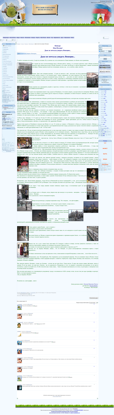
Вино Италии (5, 75)
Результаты (4, 124)
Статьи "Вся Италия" (7, 61)
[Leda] (100, 86)
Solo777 (102, 107)
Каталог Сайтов (6, 90)
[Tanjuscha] (100, 91)
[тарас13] (100, 122)
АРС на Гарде (102, 63)
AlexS (102, 133)
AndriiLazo (103, 126)
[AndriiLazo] (100, 126)
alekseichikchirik (104, 128)
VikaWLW (103, 113)
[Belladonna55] (100, 102)
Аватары (5, 66)
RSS (102, 2)
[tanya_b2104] (100, 115)
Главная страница (7, 45)
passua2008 (103, 120)
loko (101, 117)
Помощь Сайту (6, 97)
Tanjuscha (102, 91)
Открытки (5, 71)
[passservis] (100, 105)
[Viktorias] (100, 109)
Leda (102, 86)
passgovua (103, 96)
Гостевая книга (6, 56)
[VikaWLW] (100, 113)
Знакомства (5, 47)
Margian (102, 111)
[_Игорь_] (100, 94)
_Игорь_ (102, 94)
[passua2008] (100, 120)
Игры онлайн (5, 85)
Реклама (5, 94)
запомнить (102, 51)
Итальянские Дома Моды (8, 76)
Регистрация (45, 23)
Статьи (22, 43)
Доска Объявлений (7, 54)
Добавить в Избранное (107, 2)
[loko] (100, 117)
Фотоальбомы (6, 57)
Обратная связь (6, 99)
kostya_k (102, 104)
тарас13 (102, 122)
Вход (50, 23)
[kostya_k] (100, 104)
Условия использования (8, 95)
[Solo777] (100, 107)
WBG (102, 135)
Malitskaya (103, 92)
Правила (5, 51)
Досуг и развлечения (7, 87)
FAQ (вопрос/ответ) (7, 92)
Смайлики (5, 68)
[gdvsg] (100, 124)
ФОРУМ (4, 52)
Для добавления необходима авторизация (8, 150)
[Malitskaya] (100, 92)
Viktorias (102, 109)
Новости (4, 59)
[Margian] (100, 111)
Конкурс (26, 43)
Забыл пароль (102, 52)
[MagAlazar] (100, 131)
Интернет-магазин (6, 100)
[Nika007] (100, 118)
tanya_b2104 (103, 115)
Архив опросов (11, 124)
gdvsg (102, 124)
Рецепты (5, 73)
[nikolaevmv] (100, 100)
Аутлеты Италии (6, 78)
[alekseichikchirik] (100, 128)
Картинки (5, 70)
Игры (4, 83)
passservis (102, 105)
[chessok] (100, 98)
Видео (4, 88)
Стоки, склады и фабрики (8, 80)
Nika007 (102, 118)
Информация (5, 49)
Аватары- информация (7, 64)
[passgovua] (100, 96)
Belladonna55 (103, 102)
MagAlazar (103, 131)
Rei (101, 130)
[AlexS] (100, 133)
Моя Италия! (5, 107)
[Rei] (100, 130)
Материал (30, 304)
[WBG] (100, 135)
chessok (102, 98)
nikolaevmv (103, 100)
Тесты (4, 82)
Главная (40, 23)
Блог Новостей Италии (7, 63)
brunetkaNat (33, 292)
